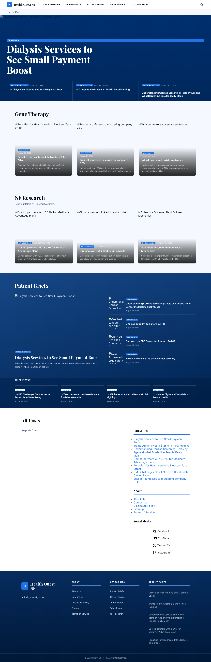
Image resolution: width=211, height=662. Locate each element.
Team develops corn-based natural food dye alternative (80, 396)
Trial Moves (117, 4)
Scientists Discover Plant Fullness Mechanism (161, 249)
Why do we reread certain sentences (162, 160)
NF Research (73, 4)
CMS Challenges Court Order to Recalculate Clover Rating (32, 396)
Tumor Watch (139, 4)
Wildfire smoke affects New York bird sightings (127, 396)
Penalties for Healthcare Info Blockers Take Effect (42, 159)
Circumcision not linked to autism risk (102, 251)
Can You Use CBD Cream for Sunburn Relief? (150, 341)
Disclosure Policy (144, 505)
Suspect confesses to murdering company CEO (104, 162)
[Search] (201, 4)
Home (9, 12)
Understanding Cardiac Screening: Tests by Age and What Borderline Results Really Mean (171, 94)
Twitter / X (163, 545)
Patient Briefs (96, 4)
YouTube (163, 538)
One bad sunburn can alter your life (145, 323)
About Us (139, 499)
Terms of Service (144, 512)
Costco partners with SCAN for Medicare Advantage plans (42, 249)
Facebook (163, 531)
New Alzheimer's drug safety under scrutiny (150, 358)
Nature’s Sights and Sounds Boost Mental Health (171, 396)
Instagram (163, 552)
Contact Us (141, 502)
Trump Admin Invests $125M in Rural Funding (104, 89)
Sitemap (139, 509)
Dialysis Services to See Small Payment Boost (49, 59)
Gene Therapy (51, 4)
